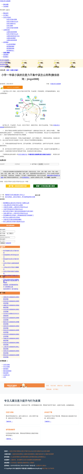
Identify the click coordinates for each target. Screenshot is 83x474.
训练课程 (5, 54)
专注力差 (53, 385)
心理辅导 (31, 462)
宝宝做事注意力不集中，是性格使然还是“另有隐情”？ (18, 215)
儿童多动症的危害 (11, 40)
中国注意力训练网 (5, 1)
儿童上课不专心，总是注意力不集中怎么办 (15, 213)
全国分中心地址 (41, 465)
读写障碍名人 (10, 50)
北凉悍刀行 (6, 375)
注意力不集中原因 (11, 19)
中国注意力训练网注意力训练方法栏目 (40, 154)
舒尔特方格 (13, 280)
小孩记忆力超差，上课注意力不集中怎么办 (15, 207)
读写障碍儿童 (9, 286)
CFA (4, 377)
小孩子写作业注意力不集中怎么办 (13, 209)
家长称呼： (3, 229)
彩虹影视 (5, 373)
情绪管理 (25, 462)
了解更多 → (9, 421)
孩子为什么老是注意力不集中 (11, 217)
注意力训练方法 (11, 23)
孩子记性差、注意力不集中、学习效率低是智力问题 (20, 197)
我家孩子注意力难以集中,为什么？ (15, 194)
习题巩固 (19, 462)
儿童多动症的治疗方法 (12, 36)
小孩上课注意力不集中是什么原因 (13, 205)
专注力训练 (6, 366)
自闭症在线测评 (4, 66)
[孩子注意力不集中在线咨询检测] (13, 88)
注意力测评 (9, 25)
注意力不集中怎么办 (12, 21)
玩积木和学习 (7, 289)
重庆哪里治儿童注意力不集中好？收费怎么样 (16, 203)
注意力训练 (6, 364)
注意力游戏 (67, 385)
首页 (7, 70)
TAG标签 (5, 6)
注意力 (20, 154)
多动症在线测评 (4, 60)
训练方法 (24, 154)
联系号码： (3, 235)
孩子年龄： (3, 233)
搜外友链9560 (7, 371)
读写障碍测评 (10, 46)
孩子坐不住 (6, 280)
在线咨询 (8, 243)
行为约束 (13, 462)
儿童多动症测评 (11, 38)
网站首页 (5, 13)
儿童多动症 (6, 29)
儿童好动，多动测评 (16, 459)
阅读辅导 (5, 284)
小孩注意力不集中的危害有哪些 (12, 219)
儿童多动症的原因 (11, 32)
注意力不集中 (7, 17)
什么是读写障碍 (11, 44)
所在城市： (3, 239)
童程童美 (5, 368)
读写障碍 (5, 42)
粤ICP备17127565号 (48, 468)
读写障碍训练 (10, 48)
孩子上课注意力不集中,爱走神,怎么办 (14, 221)
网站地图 (5, 4)
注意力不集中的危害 (12, 27)
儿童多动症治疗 (39, 454)
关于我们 (5, 15)
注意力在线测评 (4, 62)
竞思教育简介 (25, 177)
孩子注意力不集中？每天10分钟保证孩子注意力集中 (18, 211)
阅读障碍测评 (4, 64)
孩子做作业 (15, 289)
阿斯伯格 (48, 389)
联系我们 (5, 56)
